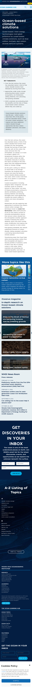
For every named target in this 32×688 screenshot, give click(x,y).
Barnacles (4, 524)
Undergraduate (5, 588)
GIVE (30, 3)
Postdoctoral (5, 587)
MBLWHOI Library (6, 581)
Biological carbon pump (8, 533)
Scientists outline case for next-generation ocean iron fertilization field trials (14, 393)
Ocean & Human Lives (7, 616)
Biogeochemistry (6, 531)
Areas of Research (6, 574)
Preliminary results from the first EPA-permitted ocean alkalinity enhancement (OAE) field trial (16, 384)
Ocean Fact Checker (7, 627)
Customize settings (16, 685)
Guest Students (5, 590)
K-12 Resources (5, 591)
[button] (29, 665)
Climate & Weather (6, 614)
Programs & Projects (7, 577)
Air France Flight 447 (7, 507)
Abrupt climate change (8, 501)
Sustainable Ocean (6, 621)
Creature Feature (6, 628)
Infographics (5, 634)
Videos (3, 640)
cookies (4, 671)
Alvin (3, 511)
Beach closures (6, 525)
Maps (3, 641)
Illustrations (4, 636)
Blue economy (5, 535)
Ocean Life (4, 618)
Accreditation (5, 592)
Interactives (5, 637)
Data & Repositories (7, 580)
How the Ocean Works (7, 615)
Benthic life (5, 527)
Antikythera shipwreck (8, 513)
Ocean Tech (4, 619)
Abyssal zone (5, 503)
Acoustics (4, 505)
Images (3, 639)
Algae (3, 509)
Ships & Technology (6, 578)
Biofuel (3, 529)
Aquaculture (5, 515)
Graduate (4, 585)
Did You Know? (5, 625)
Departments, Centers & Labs (9, 575)
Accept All (16, 680)
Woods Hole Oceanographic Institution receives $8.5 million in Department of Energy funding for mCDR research (14, 411)
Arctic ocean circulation (8, 517)
